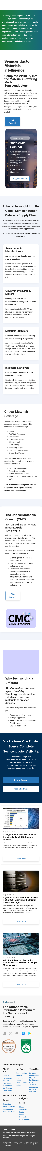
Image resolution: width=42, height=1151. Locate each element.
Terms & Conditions (31, 1142)
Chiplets (19, 1085)
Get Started (12, 121)
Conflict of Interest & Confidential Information (18, 1144)
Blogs (21, 1107)
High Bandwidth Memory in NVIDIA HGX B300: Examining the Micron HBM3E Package (20, 900)
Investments (7, 1078)
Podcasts (23, 1117)
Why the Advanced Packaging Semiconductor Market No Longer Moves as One (20, 962)
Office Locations (9, 1107)
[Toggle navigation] (4, 4)
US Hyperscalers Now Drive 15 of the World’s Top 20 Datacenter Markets (19, 837)
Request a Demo (21, 789)
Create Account (21, 780)
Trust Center (7, 1091)
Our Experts (7, 1088)
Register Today (20, 179)
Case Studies (24, 1119)
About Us (6, 1076)
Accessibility (7, 1142)
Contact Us (7, 1104)
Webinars (23, 1109)
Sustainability (21, 1073)
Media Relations (9, 1112)
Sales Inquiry (8, 1109)
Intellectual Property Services (33, 1090)
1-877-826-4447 (9, 1130)
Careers (6, 1081)
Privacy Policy (18, 1142)
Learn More (21, 859)
